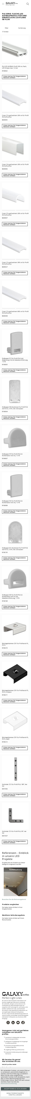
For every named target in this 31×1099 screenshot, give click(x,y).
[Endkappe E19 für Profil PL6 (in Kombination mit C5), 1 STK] (15, 438)
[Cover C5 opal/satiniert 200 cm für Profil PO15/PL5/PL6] (15, 196)
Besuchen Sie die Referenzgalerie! (14, 899)
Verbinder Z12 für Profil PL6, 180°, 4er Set (14, 785)
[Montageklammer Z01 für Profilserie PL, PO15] (15, 628)
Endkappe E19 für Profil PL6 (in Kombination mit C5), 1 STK (12, 454)
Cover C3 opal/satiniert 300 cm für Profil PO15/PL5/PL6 (15, 263)
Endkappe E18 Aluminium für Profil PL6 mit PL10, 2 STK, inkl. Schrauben (15, 407)
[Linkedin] (13, 1022)
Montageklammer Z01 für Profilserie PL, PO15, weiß (15, 738)
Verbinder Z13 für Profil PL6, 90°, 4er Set (14, 832)
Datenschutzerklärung (9, 1083)
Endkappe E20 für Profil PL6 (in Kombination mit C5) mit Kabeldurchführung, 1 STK (12, 596)
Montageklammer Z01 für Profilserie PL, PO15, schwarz (15, 691)
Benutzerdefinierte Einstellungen (15, 1094)
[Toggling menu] (3, 4)
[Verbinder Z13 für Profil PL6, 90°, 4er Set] (15, 816)
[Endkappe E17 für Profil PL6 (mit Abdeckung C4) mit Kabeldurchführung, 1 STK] (15, 343)
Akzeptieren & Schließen (15, 1089)
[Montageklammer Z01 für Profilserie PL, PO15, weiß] (15, 722)
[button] (23, 28)
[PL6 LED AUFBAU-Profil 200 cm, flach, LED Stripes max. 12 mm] (15, 49)
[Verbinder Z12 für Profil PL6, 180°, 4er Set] (15, 769)
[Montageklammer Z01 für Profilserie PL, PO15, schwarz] (15, 675)
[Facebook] (23, 1022)
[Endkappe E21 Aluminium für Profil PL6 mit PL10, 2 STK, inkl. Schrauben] (15, 532)
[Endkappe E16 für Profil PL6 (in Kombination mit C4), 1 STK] (15, 485)
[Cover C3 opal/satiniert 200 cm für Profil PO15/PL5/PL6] (15, 98)
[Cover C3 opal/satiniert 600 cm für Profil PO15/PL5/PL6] (15, 294)
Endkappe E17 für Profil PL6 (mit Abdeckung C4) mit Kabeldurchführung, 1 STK (15, 360)
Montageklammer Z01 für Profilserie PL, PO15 (15, 644)
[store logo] (12, 3)
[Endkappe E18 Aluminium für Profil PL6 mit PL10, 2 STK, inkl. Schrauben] (15, 391)
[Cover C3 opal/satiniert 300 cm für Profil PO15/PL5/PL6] (15, 245)
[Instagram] (8, 1022)
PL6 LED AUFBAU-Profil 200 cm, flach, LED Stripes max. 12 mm (14, 67)
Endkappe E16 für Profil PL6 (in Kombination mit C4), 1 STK (12, 501)
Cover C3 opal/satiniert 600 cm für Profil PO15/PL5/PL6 (15, 312)
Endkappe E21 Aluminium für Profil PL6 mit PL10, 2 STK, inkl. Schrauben (15, 548)
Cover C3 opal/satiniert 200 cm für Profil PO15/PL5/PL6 (15, 116)
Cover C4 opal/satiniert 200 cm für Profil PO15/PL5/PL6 (15, 165)
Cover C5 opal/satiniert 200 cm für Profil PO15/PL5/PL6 (15, 214)
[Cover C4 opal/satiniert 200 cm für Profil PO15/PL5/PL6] (15, 147)
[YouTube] (18, 1022)
